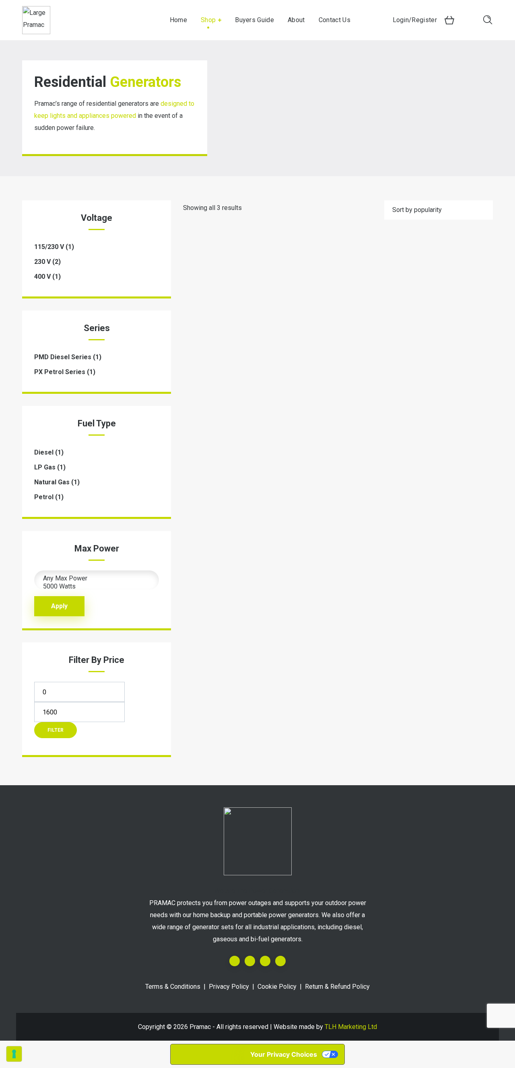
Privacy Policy (229, 986)
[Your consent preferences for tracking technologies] (14, 1054)
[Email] (280, 961)
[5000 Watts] (96, 586)
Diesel (44, 452)
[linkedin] (250, 961)
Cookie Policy (277, 986)
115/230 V (49, 247)
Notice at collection (207, 1054)
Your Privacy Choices (283, 1054)
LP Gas (45, 467)
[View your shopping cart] (449, 20)
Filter (55, 730)
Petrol (44, 497)
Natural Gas (52, 482)
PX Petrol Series (59, 372)
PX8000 (230, 463)
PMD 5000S (338, 463)
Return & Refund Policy (337, 986)
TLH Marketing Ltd (351, 1027)
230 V (42, 261)
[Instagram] (265, 961)
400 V (42, 276)
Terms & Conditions (172, 986)
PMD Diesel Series (62, 357)
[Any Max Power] (96, 578)
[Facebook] (234, 961)
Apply (59, 606)
